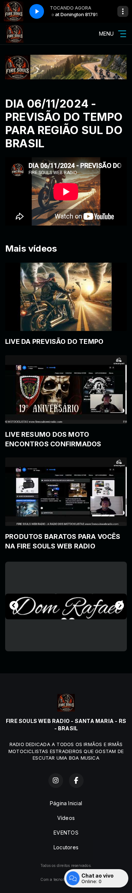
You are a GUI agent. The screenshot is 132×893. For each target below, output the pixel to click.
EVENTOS (66, 832)
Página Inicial (66, 803)
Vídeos (66, 818)
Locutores (66, 847)
